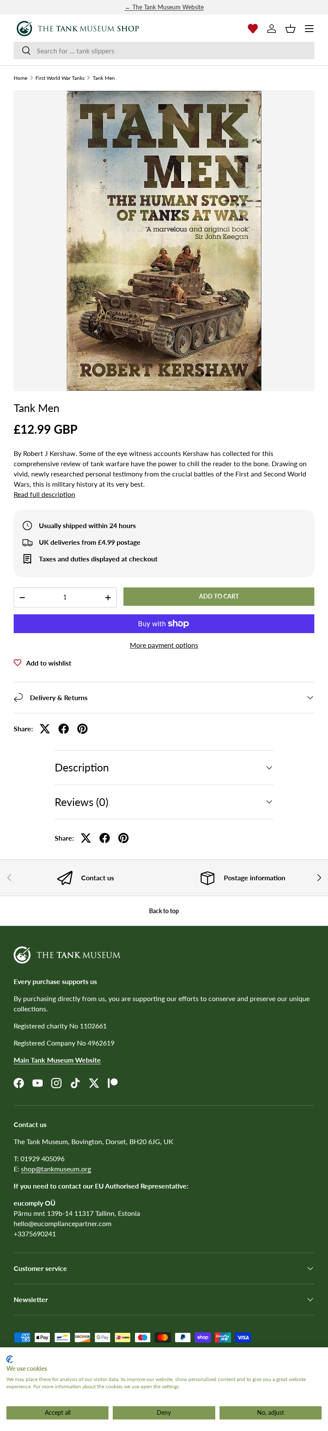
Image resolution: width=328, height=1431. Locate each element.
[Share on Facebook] (63, 728)
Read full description (44, 494)
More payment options (164, 645)
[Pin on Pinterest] (82, 728)
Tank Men (104, 78)
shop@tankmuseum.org (56, 1169)
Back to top (164, 910)
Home (20, 78)
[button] (290, 28)
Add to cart (219, 596)
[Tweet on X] (44, 728)
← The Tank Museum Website (164, 7)
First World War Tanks (60, 78)
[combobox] (164, 50)
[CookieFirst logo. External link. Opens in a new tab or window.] (9, 1359)
